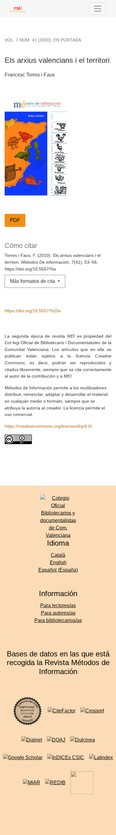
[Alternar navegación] (97, 8)
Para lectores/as (58, 605)
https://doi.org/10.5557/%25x (33, 310)
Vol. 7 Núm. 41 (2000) (28, 39)
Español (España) (58, 570)
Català (58, 555)
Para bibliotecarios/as (58, 620)
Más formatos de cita (33, 281)
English (58, 562)
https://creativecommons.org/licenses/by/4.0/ (48, 426)
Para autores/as (58, 613)
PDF (15, 220)
